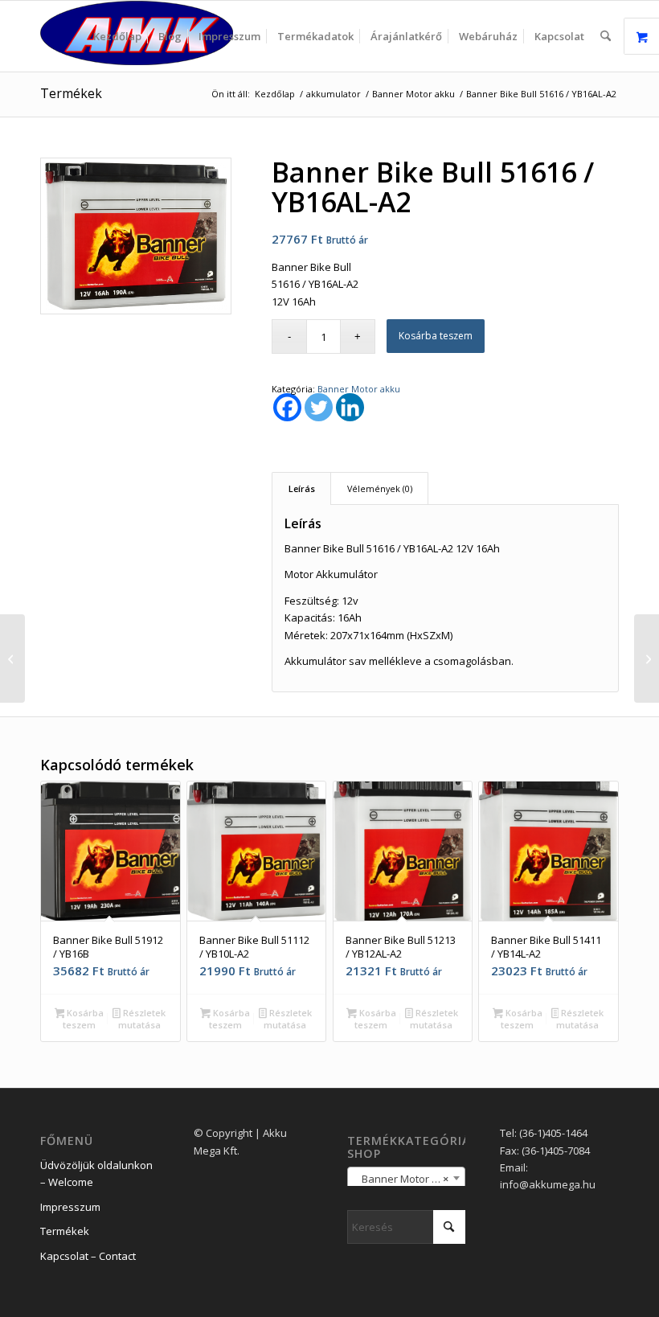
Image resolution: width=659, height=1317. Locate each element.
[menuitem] (117, 36)
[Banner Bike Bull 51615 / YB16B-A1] (12, 658)
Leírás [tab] (302, 488)
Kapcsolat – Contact (88, 1256)
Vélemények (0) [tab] (379, 488)
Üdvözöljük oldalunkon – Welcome (96, 1173)
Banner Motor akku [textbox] (405, 1178)
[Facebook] (287, 407)
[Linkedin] (350, 407)
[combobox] (406, 1178)
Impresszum (70, 1207)
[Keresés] (605, 36)
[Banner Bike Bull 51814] (646, 658)
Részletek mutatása (142, 1019)
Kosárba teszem (436, 336)
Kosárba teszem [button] (83, 1019)
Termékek (71, 93)
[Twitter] (319, 407)
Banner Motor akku (358, 389)
